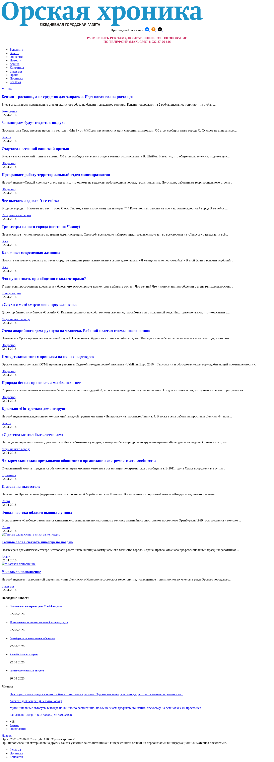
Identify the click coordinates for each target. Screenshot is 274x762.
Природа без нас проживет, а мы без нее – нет (41, 382)
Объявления (18, 728)
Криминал (17, 67)
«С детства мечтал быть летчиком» (32, 435)
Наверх (7, 735)
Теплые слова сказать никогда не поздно (37, 542)
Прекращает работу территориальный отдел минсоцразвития (56, 174)
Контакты (16, 757)
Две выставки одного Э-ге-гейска (30, 201)
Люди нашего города (16, 319)
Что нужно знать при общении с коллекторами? (44, 278)
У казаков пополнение (21, 572)
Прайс (14, 75)
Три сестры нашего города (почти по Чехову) (41, 226)
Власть (14, 53)
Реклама (15, 82)
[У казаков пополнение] (19, 564)
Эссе (5, 241)
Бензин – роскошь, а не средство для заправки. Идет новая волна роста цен (67, 97)
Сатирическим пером (16, 215)
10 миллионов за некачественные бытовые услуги (39, 622)
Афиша (14, 64)
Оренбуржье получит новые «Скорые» (32, 638)
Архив (14, 725)
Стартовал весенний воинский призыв (35, 149)
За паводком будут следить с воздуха (34, 122)
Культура (16, 71)
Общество (16, 56)
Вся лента (16, 49)
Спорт (6, 501)
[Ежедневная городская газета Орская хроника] (102, 25)
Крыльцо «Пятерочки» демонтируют (34, 408)
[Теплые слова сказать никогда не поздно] (31, 534)
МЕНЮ (7, 89)
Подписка (16, 78)
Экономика (9, 111)
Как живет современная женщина (31, 252)
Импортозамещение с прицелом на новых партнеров (48, 356)
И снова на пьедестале (21, 486)
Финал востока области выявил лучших (37, 512)
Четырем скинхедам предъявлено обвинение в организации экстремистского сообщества (79, 460)
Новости (15, 60)
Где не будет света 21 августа (27, 670)
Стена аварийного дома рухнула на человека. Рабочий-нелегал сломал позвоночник (76, 330)
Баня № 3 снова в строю (24, 654)
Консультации (11, 293)
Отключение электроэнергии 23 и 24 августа (36, 606)
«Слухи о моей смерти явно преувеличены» (40, 304)
